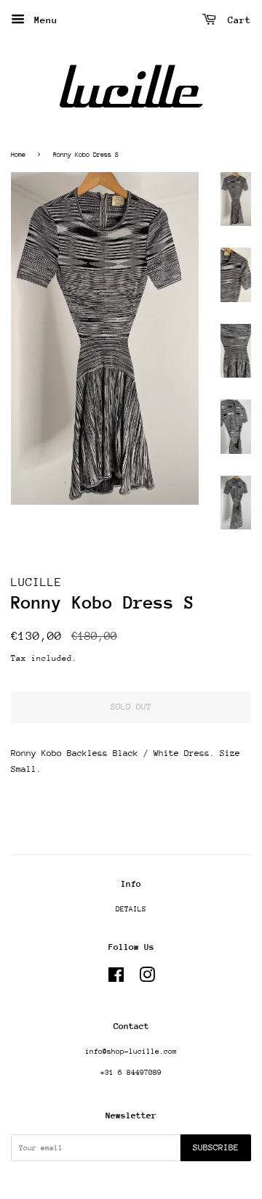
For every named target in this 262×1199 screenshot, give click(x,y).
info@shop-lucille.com (131, 1051)
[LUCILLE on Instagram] (147, 979)
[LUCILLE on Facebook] (116, 979)
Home (18, 154)
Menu (42, 20)
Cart (236, 20)
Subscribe (216, 1147)
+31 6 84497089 (131, 1072)
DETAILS (131, 909)
